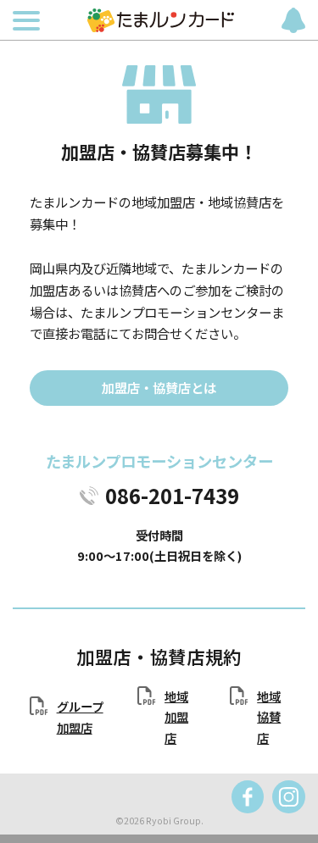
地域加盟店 (176, 716)
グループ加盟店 (80, 716)
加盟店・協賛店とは (159, 387)
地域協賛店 (269, 716)
